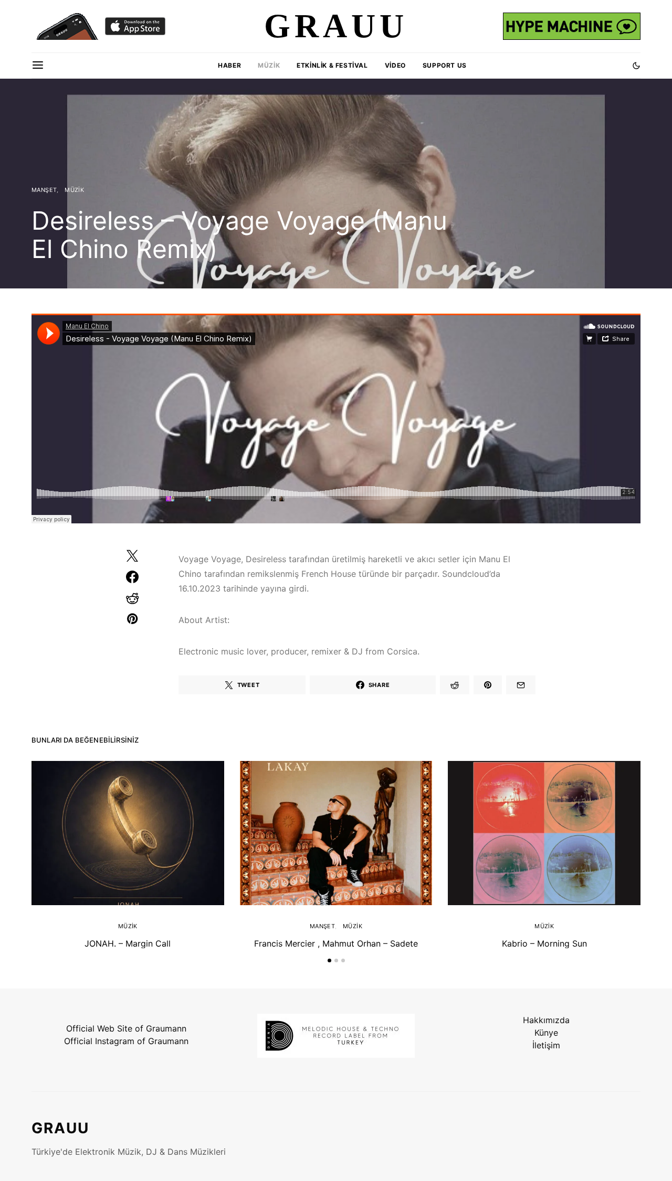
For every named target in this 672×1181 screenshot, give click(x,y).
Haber (229, 65)
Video (395, 65)
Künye (546, 1032)
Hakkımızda (546, 1020)
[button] (636, 65)
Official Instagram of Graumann (126, 1041)
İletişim (546, 1045)
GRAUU (60, 1128)
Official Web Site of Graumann (126, 1028)
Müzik (269, 65)
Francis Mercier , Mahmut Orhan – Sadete (336, 943)
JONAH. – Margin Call (128, 943)
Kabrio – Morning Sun (544, 943)
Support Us (445, 65)
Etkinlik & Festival (332, 65)
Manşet (44, 190)
